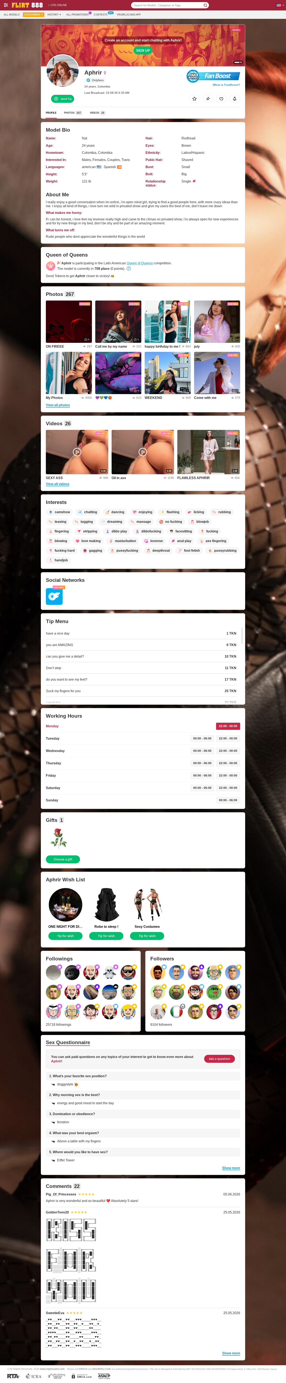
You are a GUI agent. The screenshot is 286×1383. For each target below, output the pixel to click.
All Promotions (77, 14)
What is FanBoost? (226, 84)
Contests (100, 14)
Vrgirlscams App (129, 14)
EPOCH (83, 1369)
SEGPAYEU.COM (101, 1369)
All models (12, 14)
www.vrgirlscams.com (52, 1369)
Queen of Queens (140, 263)
